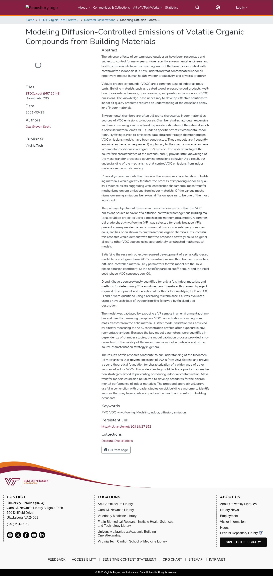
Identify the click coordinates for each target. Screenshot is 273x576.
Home (30, 20)
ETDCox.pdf (43, 93)
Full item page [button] (117, 450)
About (83, 7)
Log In (240, 7)
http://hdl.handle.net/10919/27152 (126, 426)
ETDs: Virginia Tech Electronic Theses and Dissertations (59, 20)
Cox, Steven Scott (38, 126)
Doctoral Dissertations (99, 20)
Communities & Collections (111, 7)
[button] (217, 7)
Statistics (171, 7)
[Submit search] (197, 7)
